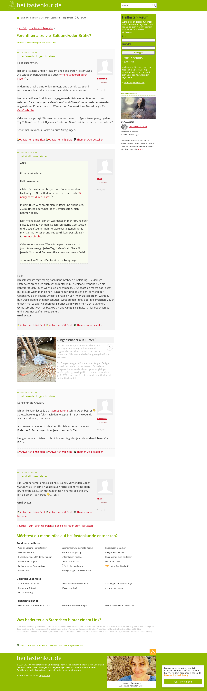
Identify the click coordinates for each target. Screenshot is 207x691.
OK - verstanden (183, 681)
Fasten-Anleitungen (27, 561)
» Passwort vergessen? (132, 57)
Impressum (42, 645)
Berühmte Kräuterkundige (74, 605)
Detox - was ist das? (71, 561)
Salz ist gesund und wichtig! (118, 583)
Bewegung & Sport (27, 588)
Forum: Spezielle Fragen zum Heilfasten (37, 42)
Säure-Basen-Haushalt (28, 583)
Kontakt (31, 645)
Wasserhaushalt (69, 588)
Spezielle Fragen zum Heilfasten (74, 525)
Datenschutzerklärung (176, 675)
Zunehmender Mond (138, 126)
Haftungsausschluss (73, 645)
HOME (23, 645)
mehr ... (141, 149)
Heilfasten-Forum (75, 566)
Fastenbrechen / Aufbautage (31, 566)
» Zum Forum (128, 61)
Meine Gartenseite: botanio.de (119, 605)
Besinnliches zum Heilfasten (118, 557)
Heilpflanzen (68, 17)
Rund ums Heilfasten (30, 17)
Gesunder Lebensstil (50, 17)
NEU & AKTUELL (112, 561)
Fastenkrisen (24, 570)
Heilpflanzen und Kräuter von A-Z (34, 605)
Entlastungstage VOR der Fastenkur (35, 557)
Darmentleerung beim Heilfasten (77, 548)
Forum (83, 17)
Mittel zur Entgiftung (71, 552)
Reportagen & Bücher (115, 548)
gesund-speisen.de (114, 588)
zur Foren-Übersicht (41, 525)
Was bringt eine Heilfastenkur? (32, 548)
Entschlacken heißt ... (72, 557)
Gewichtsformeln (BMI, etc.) (75, 583)
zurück (22, 525)
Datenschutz (56, 645)
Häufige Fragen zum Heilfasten (76, 570)
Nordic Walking (25, 592)
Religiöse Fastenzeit (114, 552)
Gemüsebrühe (25, 110)
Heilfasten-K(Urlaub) (119, 566)
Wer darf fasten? (26, 552)
